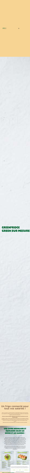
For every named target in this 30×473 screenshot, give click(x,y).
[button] (18, 28)
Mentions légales (22, 471)
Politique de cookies (18, 471)
